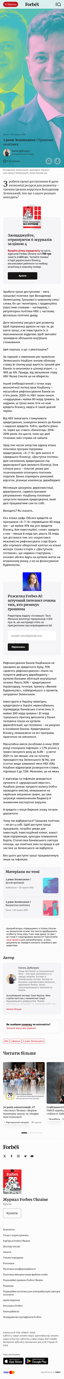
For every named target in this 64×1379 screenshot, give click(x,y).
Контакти (9, 1229)
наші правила (13, 940)
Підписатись (18, 647)
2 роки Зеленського (33, 1041)
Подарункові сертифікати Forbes (22, 1317)
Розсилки (8, 1263)
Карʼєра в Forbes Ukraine (16, 1240)
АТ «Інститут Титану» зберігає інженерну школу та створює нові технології (21, 1112)
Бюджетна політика (18, 903)
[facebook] (11, 1156)
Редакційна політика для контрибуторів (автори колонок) (31, 1293)
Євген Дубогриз (21, 151)
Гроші (6, 134)
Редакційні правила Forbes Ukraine (23, 1280)
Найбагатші (11, 887)
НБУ (6, 1041)
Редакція (8, 1285)
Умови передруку (13, 1257)
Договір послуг (11, 1246)
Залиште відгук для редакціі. (21, 1028)
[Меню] (58, 4)
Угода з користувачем (15, 1235)
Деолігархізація (18, 881)
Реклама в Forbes (13, 1305)
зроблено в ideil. (51, 1372)
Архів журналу (11, 1300)
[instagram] (18, 1156)
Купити (22, 276)
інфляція (15, 1041)
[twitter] (4, 1156)
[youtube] (32, 1156)
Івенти (7, 1252)
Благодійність (11, 1311)
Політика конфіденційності (19, 1269)
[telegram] (25, 1156)
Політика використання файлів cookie (25, 1274)
